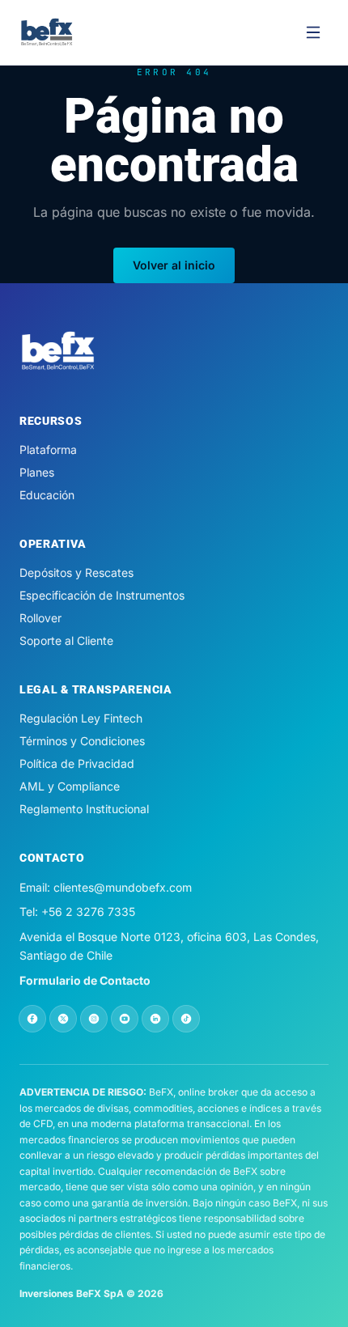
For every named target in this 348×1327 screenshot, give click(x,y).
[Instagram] (94, 1019)
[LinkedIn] (155, 1019)
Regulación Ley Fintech (80, 718)
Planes (36, 472)
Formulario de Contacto (85, 980)
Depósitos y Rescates (76, 572)
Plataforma (48, 449)
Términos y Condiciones (82, 741)
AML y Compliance (69, 786)
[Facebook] (32, 1019)
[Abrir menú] (313, 32)
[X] (63, 1019)
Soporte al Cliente (66, 640)
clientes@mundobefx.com (122, 887)
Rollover (40, 618)
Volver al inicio (174, 265)
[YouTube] (125, 1019)
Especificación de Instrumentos (102, 595)
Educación (46, 495)
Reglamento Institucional (84, 809)
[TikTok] (186, 1019)
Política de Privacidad (76, 763)
